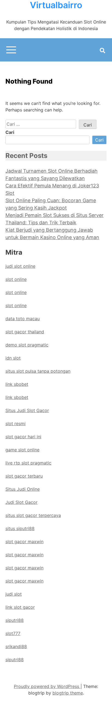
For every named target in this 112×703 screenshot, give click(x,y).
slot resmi (15, 423)
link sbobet (16, 384)
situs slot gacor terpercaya (33, 515)
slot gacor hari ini (23, 436)
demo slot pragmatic (26, 345)
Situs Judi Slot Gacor (27, 410)
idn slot (13, 358)
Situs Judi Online (22, 489)
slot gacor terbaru (24, 476)
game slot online (22, 449)
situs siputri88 (20, 528)
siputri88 (14, 620)
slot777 (12, 633)
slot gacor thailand (24, 331)
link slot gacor (20, 607)
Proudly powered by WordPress (47, 686)
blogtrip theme (67, 693)
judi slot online (20, 266)
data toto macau (22, 318)
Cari (9, 132)
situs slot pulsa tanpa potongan (37, 371)
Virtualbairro (56, 5)
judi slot (13, 594)
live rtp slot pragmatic (28, 463)
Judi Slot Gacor (21, 502)
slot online (16, 279)
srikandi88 (16, 646)
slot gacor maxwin (24, 541)
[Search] (102, 50)
